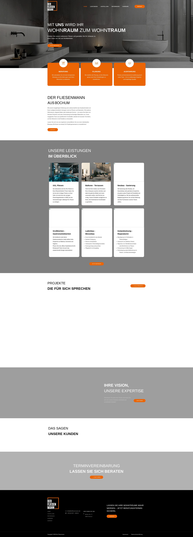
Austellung (105, 6)
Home (85, 6)
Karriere (126, 6)
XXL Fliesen (58, 185)
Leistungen (94, 6)
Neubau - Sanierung (126, 185)
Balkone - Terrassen (94, 185)
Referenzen (115, 6)
